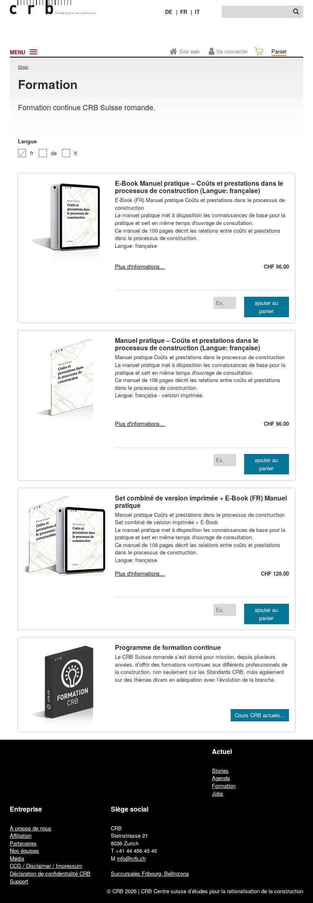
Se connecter (232, 51)
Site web (189, 51)
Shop (23, 66)
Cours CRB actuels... (260, 715)
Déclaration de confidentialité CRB (50, 873)
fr (31, 153)
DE (168, 12)
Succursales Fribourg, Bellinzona (150, 873)
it (75, 153)
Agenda (221, 778)
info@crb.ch (131, 858)
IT (197, 12)
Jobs (217, 793)
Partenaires (23, 843)
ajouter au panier (266, 307)
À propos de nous (30, 828)
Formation (224, 786)
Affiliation (20, 835)
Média (17, 858)
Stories (220, 770)
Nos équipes (24, 850)
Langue (27, 141)
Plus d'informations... (140, 266)
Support (19, 881)
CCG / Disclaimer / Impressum (46, 866)
